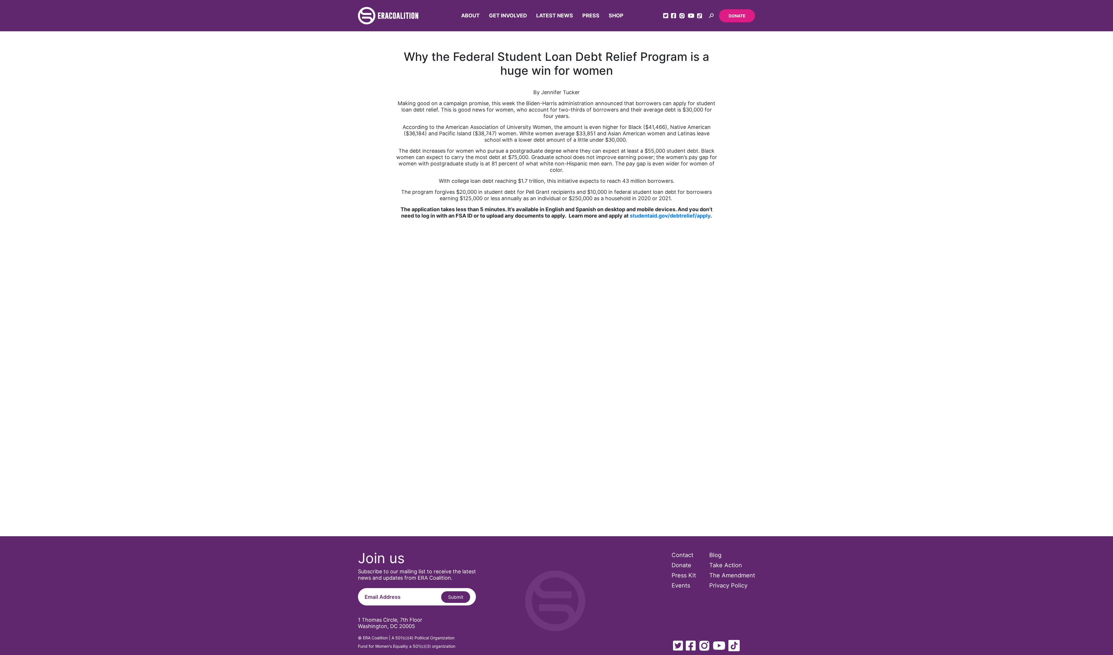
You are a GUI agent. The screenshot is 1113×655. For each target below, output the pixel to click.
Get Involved (508, 15)
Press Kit (684, 575)
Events (681, 585)
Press (590, 15)
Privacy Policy (728, 585)
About (470, 15)
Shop (616, 15)
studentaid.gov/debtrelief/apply (670, 216)
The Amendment (732, 575)
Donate (737, 15)
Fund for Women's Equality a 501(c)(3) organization (406, 646)
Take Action (725, 565)
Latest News (554, 15)
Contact (682, 555)
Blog (715, 555)
